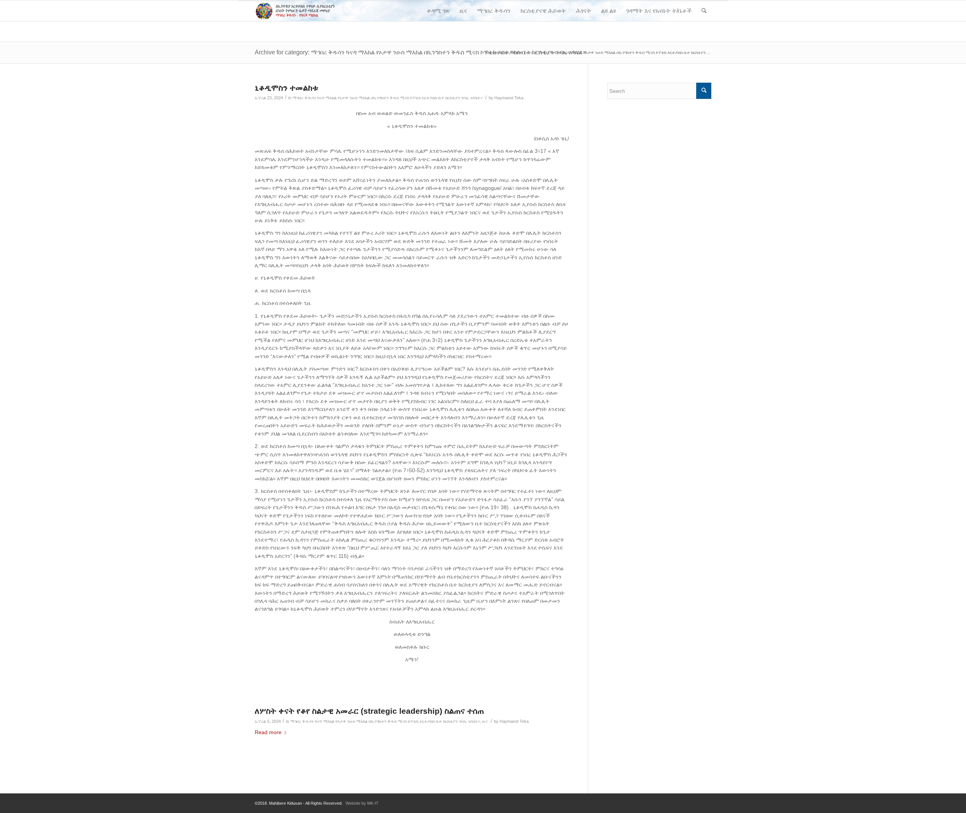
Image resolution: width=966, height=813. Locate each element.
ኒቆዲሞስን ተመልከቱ (286, 87)
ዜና (485, 721)
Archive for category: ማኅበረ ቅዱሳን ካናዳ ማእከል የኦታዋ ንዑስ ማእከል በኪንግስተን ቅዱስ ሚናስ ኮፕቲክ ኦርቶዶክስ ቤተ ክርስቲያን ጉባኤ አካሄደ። (420, 52)
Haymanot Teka (508, 97)
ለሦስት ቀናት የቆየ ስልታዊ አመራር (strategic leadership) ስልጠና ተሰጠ (369, 711)
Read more (268, 732)
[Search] (704, 10)
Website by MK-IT (362, 803)
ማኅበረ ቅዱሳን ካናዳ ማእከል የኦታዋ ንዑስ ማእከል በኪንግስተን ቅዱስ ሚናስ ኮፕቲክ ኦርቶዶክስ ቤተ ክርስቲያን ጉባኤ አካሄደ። (387, 97)
